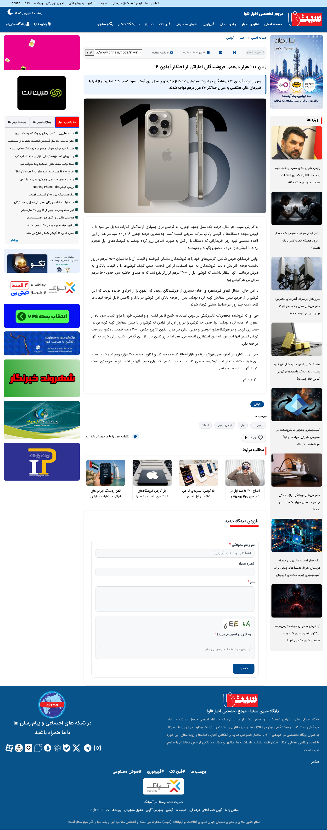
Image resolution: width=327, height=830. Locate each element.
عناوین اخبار (250, 24)
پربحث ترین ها (17, 122)
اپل (243, 425)
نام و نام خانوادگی (243, 545)
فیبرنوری (208, 24)
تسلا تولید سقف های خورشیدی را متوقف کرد (47, 164)
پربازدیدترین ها (42, 122)
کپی (89, 52)
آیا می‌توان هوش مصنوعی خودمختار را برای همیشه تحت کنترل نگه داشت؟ (297, 241)
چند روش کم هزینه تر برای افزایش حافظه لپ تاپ (44, 156)
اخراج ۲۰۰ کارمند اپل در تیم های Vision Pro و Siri (245, 496)
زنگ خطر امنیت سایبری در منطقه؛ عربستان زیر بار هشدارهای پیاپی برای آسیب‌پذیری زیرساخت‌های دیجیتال (297, 568)
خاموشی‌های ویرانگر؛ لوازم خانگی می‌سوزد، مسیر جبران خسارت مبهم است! (298, 502)
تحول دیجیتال (55, 3)
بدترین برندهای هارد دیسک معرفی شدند (50, 225)
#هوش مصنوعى (127, 771)
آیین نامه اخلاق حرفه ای (127, 3)
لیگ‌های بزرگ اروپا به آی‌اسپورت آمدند (51, 194)
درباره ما (103, 3)
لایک (253, 438)
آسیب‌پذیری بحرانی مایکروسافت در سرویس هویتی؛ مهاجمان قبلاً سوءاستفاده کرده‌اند (298, 437)
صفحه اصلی (273, 24)
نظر (252, 582)
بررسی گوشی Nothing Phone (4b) (53, 187)
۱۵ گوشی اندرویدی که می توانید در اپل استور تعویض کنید (198, 496)
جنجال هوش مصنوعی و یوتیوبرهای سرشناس (47, 179)
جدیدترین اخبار (67, 122)
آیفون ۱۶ (258, 425)
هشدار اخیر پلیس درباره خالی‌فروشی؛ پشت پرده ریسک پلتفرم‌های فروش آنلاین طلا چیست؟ (297, 372)
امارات (205, 425)
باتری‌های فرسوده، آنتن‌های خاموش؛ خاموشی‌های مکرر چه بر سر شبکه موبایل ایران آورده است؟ (297, 306)
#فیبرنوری (155, 771)
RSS (27, 3)
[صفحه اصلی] (305, 18)
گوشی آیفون (225, 425)
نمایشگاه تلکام (129, 24)
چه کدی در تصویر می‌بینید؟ (234, 634)
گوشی (230, 38)
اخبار (242, 38)
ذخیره (244, 668)
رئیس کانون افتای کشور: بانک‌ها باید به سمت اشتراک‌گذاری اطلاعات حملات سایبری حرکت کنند (297, 175)
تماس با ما (152, 3)
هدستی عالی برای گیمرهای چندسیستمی (50, 217)
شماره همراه (246, 564)
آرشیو (91, 3)
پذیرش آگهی (76, 3)
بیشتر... (314, 762)
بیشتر (14, 240)
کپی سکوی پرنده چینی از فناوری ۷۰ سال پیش (47, 210)
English (15, 3)
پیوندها (38, 3)
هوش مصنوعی (186, 24)
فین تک (164, 24)
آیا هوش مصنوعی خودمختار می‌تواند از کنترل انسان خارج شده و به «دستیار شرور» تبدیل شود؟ (297, 633)
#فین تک (177, 771)
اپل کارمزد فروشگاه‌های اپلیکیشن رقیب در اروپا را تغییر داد (152, 496)
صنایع (149, 24)
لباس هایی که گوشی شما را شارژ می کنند (50, 233)
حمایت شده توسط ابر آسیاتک (163, 802)
